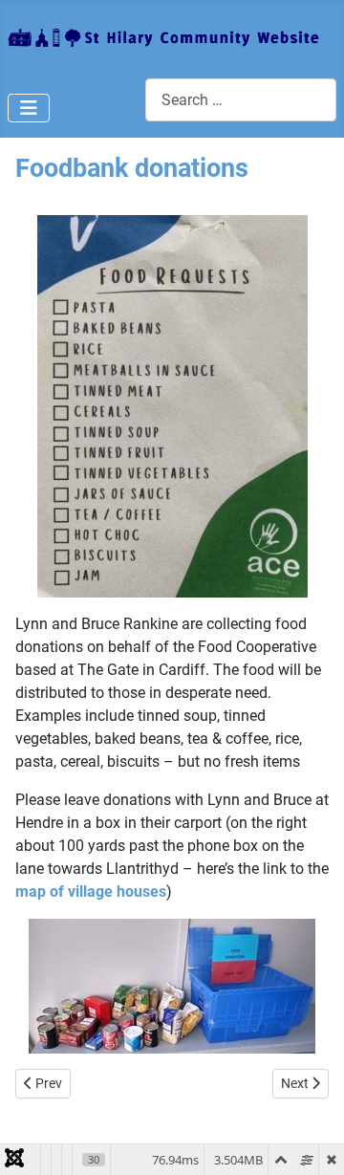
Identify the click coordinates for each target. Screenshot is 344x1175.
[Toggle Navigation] (29, 108)
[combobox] (240, 99)
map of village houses (90, 891)
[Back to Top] (310, 1140)
